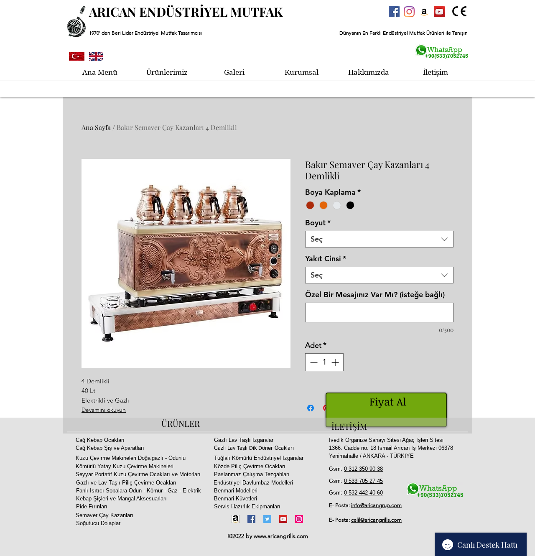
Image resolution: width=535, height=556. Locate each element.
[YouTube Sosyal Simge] (439, 11)
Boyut (318, 222)
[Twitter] (267, 519)
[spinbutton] (324, 362)
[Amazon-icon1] (235, 519)
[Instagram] (409, 11)
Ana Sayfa (96, 127)
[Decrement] (312, 362)
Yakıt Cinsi (325, 258)
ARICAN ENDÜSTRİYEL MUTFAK (186, 11)
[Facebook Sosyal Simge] (394, 11)
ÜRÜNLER (180, 423)
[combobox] (379, 239)
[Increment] (335, 362)
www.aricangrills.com (281, 536)
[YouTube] (283, 519)
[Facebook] (251, 519)
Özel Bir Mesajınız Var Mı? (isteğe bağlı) (375, 294)
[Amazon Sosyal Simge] (424, 11)
